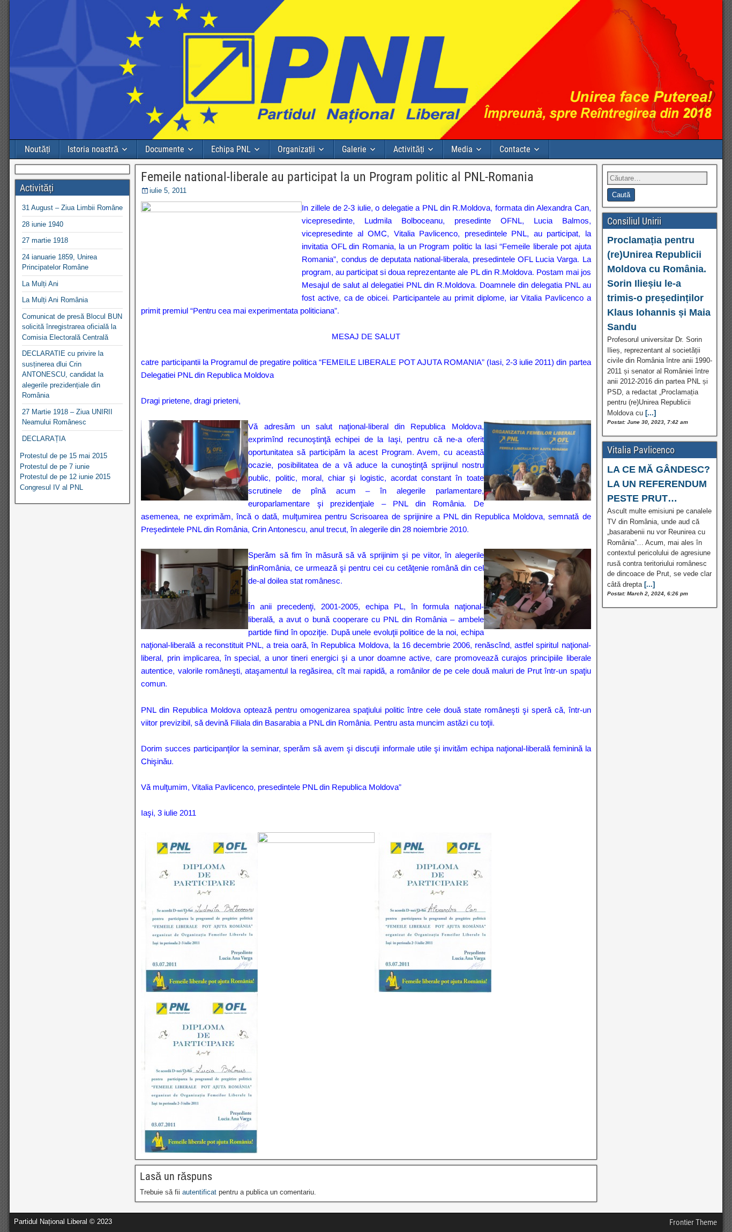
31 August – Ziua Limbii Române (72, 208)
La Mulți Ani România (55, 300)
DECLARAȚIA (44, 439)
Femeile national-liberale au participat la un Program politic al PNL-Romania (337, 176)
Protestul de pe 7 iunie (54, 466)
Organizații (296, 149)
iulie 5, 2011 (168, 190)
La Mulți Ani (40, 284)
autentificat (199, 1192)
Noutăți (37, 149)
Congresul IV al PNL (51, 487)
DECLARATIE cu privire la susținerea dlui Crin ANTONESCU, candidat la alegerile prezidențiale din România (62, 374)
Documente (164, 149)
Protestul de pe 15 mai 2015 (63, 456)
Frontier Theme (693, 1222)
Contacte (515, 149)
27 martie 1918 (45, 240)
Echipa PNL (231, 149)
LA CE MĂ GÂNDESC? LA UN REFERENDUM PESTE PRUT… (658, 484)
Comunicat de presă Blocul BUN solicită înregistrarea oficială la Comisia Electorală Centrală (72, 326)
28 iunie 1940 (42, 224)
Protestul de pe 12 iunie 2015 (65, 477)
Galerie (354, 149)
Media (462, 149)
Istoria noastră (93, 149)
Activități (408, 149)
